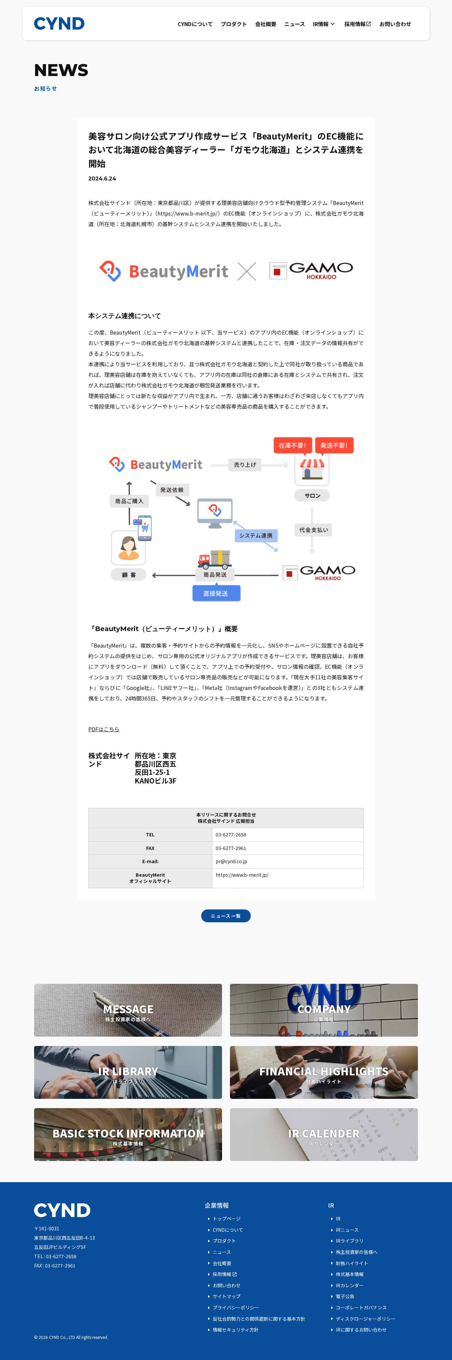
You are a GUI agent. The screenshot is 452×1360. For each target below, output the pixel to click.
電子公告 (341, 1296)
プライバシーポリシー (232, 1308)
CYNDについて (195, 24)
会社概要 (265, 24)
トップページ (223, 1219)
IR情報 (325, 24)
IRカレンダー (346, 1286)
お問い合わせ (395, 24)
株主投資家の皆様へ (353, 1252)
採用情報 (358, 24)
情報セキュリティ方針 (232, 1330)
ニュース (294, 24)
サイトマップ (223, 1296)
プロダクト (234, 24)
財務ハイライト (348, 1263)
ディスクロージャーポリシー (361, 1319)
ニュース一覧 (226, 915)
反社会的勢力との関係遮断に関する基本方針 (255, 1319)
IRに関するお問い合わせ (357, 1330)
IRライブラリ (346, 1241)
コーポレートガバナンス (357, 1308)
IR (334, 1219)
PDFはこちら (103, 729)
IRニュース (343, 1230)
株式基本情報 (346, 1274)
